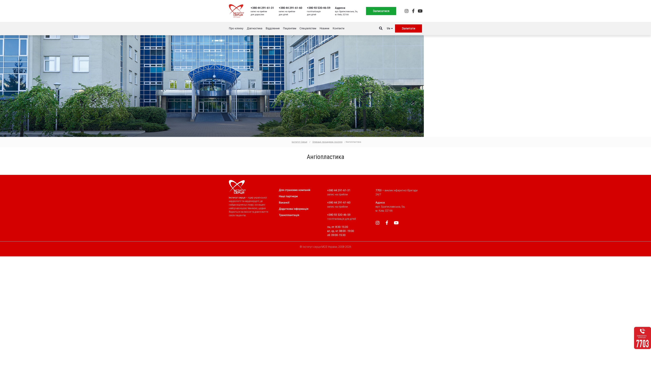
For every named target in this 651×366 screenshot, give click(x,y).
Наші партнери (288, 196)
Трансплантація (289, 215)
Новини (324, 28)
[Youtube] (420, 11)
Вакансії (284, 202)
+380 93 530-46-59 (318, 7)
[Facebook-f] (413, 11)
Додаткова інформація (293, 208)
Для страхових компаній (294, 190)
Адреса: (340, 7)
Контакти (338, 28)
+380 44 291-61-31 (262, 7)
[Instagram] (406, 11)
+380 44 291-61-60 (290, 7)
